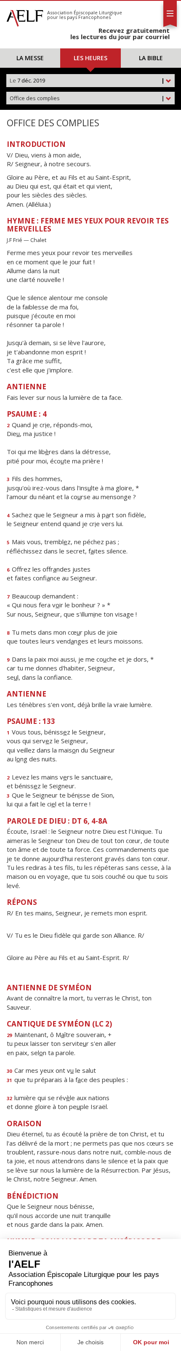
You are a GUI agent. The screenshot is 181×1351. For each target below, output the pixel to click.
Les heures (90, 58)
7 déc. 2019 (87, 80)
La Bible (151, 58)
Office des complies (87, 98)
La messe (30, 58)
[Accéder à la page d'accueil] (24, 16)
